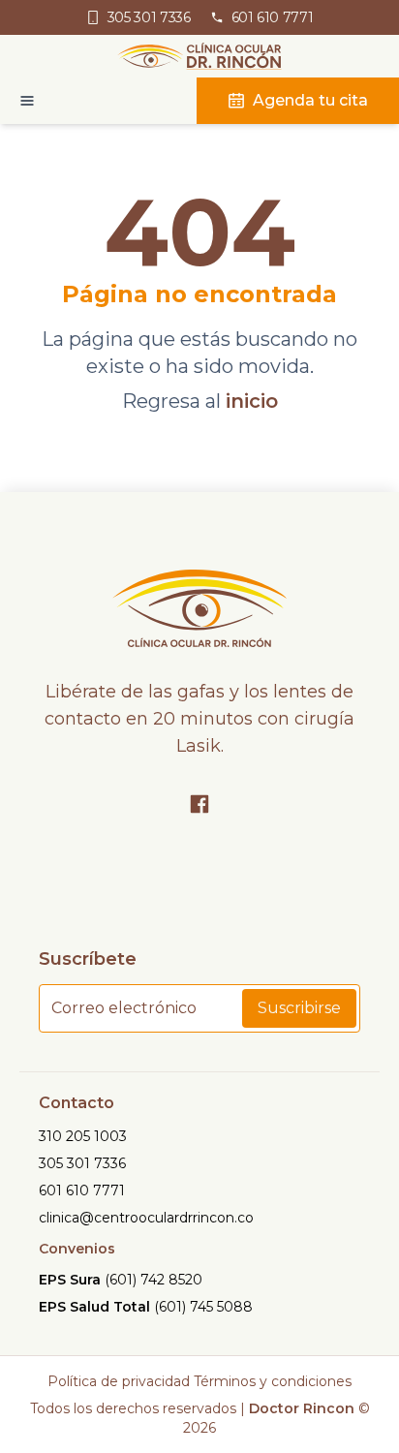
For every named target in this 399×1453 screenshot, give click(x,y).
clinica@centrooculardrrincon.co (146, 1217)
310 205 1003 (83, 1136)
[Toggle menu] (17, 100)
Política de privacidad (118, 1381)
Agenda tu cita (310, 100)
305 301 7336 (82, 1163)
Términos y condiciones (273, 1381)
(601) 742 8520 (153, 1279)
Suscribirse (299, 1008)
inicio (252, 401)
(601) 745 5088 (203, 1306)
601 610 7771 (82, 1190)
